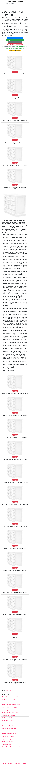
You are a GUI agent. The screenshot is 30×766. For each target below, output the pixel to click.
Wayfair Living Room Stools (8, 731)
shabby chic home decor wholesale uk (15, 40)
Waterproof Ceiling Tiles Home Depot (10, 707)
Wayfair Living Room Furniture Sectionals (11, 704)
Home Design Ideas (14, 1)
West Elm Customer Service (8, 736)
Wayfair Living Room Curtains (8, 699)
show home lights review (7, 46)
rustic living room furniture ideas (15, 44)
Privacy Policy (17, 763)
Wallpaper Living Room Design (8, 715)
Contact (10, 763)
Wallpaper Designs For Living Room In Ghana (12, 747)
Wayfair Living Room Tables (8, 723)
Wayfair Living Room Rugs (7, 741)
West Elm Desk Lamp (6, 744)
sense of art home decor (15, 50)
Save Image (14, 71)
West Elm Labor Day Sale (7, 717)
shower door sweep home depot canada (15, 48)
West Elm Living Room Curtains (9, 728)
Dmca (4, 763)
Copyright (24, 763)
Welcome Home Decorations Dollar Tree (10, 720)
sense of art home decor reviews (15, 42)
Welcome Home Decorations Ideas (9, 725)
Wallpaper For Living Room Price (9, 739)
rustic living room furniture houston (15, 38)
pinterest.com (9, 690)
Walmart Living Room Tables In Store (10, 712)
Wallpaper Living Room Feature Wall (10, 696)
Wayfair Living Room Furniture (8, 710)
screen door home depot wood (21, 46)
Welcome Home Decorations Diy (9, 733)
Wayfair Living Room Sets (7, 702)
